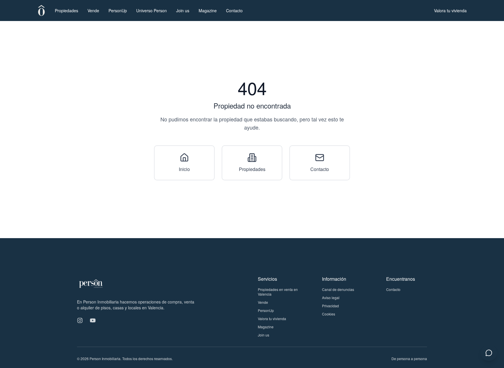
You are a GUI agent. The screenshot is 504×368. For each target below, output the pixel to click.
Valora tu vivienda (450, 10)
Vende (93, 10)
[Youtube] (93, 320)
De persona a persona (409, 358)
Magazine (208, 10)
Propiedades (66, 10)
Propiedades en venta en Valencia (278, 292)
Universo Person (151, 10)
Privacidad (330, 305)
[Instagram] (80, 320)
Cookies (328, 313)
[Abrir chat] (489, 353)
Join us (182, 10)
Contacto (234, 10)
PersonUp (117, 10)
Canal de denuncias (338, 289)
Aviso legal (331, 297)
